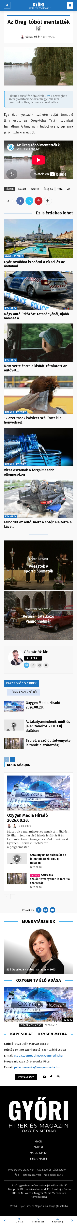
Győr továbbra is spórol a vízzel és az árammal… (34, 264)
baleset (22, 189)
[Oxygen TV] (38, 1004)
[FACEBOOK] (51, 1077)
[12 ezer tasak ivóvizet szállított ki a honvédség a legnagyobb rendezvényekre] (38, 395)
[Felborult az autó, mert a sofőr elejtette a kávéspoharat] (38, 499)
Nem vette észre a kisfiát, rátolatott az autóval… (35, 368)
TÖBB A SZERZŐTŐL (24, 692)
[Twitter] (29, 201)
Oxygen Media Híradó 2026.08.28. (43, 705)
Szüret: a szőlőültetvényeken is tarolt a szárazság (49, 742)
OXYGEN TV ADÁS (31, 1025)
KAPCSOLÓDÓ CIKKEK (21, 683)
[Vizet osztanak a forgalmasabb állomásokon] (38, 447)
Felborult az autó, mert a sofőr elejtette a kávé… (38, 524)
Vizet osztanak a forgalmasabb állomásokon (29, 472)
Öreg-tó (48, 189)
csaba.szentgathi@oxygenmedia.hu (38, 1055)
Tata (60, 189)
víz (68, 189)
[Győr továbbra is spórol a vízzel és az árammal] (38, 238)
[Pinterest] (38, 201)
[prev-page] (6, 759)
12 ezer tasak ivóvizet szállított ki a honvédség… (33, 420)
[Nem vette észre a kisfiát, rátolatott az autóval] (38, 342)
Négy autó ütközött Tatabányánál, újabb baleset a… (36, 316)
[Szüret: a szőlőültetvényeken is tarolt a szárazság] (14, 743)
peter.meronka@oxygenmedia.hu (37, 1067)
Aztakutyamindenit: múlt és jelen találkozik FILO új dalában (48, 726)
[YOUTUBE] (44, 1077)
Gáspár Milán (36, 652)
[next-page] (12, 759)
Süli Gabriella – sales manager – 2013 (31, 969)
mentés (35, 189)
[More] (48, 201)
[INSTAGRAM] (58, 1077)
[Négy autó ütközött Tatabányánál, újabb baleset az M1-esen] (38, 290)
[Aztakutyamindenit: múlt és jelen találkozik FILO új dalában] (14, 725)
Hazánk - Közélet (15, 412)
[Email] (26, 665)
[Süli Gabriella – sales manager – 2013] (38, 951)
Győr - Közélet (14, 256)
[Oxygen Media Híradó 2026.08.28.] (14, 706)
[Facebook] (20, 201)
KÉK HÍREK (10, 308)
